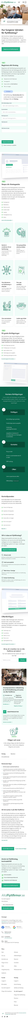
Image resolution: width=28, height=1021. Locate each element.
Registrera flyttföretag (7, 141)
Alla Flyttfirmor (4, 921)
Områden (16, 962)
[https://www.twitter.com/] (7, 1016)
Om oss (3, 955)
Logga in (4, 980)
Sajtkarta (4, 973)
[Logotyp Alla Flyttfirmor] (13, 895)
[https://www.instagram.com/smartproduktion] (4, 1016)
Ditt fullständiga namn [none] (7, 103)
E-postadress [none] (5, 109)
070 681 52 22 (7, 701)
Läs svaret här (4, 840)
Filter (3, 966)
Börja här (3, 528)
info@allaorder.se (8, 937)
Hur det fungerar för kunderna (8, 358)
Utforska (16, 952)
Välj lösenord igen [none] (5, 128)
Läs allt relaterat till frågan (20, 848)
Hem (3, 952)
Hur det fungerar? (6, 898)
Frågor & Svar (5, 962)
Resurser (16, 1005)
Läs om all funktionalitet (7, 220)
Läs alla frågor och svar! (8, 848)
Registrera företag (18, 705)
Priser (15, 1001)
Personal (16, 959)
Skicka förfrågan (17, 608)
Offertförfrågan (17, 955)
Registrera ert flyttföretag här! (11, 49)
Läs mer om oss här (7, 722)
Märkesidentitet (18, 969)
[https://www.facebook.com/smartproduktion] (2, 1016)
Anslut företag (17, 984)
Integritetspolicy (5, 969)
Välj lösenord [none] (4, 121)
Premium (16, 998)
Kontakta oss (5, 704)
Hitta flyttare (5, 901)
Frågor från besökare (7, 991)
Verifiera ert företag (18, 987)
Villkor (15, 966)
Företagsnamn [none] (5, 115)
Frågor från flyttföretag (19, 994)
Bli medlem (4, 984)
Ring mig (22, 660)
